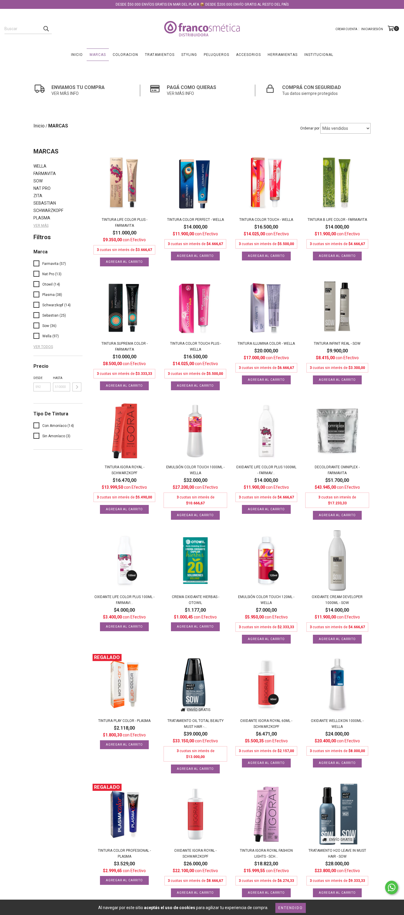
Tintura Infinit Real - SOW (337, 343)
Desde (38, 378)
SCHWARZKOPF (48, 210)
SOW (38, 181)
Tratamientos (159, 55)
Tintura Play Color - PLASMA (124, 721)
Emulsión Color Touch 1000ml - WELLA (195, 470)
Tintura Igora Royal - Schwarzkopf (124, 470)
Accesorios (248, 55)
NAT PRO (42, 188)
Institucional (318, 55)
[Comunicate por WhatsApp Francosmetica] (391, 887)
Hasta (57, 378)
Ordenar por (309, 128)
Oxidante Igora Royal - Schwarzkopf (195, 853)
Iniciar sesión (372, 29)
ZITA (37, 195)
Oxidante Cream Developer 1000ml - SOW (337, 600)
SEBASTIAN (44, 203)
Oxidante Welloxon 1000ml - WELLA (337, 724)
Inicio (77, 55)
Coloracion (125, 55)
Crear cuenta (346, 29)
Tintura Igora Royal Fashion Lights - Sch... (266, 853)
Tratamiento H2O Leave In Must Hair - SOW (337, 853)
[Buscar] (46, 28)
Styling (189, 55)
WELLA (39, 166)
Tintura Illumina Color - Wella (266, 343)
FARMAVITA (44, 173)
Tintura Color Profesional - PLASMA (124, 853)
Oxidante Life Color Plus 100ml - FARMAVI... (124, 600)
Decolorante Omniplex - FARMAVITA (337, 470)
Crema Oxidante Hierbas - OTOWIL (195, 600)
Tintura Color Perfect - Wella (195, 220)
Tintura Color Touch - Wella (266, 220)
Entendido (290, 908)
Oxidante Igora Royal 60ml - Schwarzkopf (266, 724)
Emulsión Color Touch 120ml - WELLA (266, 600)
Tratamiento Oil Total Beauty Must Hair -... (195, 724)
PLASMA (41, 218)
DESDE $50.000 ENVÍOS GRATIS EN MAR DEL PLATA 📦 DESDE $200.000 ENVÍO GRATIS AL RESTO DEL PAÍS (202, 4)
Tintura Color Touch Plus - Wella (195, 346)
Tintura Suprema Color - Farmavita (124, 346)
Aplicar (76, 387)
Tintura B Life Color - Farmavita (337, 220)
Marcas (98, 55)
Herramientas (283, 55)
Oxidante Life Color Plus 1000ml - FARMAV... (266, 470)
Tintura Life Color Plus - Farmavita (124, 223)
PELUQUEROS (216, 55)
